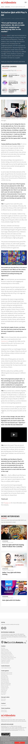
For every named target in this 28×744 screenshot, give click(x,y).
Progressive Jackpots (5, 660)
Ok (19, 742)
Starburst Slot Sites (5, 650)
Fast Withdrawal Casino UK (7, 654)
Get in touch (3, 705)
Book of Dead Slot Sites (6, 652)
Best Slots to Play (4, 678)
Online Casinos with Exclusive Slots (8, 657)
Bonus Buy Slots (4, 676)
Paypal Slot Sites (4, 649)
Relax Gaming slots (5, 682)
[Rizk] (4, 75)
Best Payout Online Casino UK (7, 656)
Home (2, 6)
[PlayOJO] (4, 82)
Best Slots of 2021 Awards (6, 672)
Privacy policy (4, 711)
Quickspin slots (4, 689)
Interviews (7, 6)
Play (22, 76)
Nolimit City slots (4, 686)
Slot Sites (3, 648)
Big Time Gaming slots (6, 684)
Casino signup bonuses (6, 667)
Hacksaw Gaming (5, 687)
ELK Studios (3, 693)
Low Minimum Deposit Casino (7, 659)
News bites (3, 699)
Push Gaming (4, 690)
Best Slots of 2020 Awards (6, 674)
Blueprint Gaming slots (6, 683)
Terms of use (3, 710)
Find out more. (22, 730)
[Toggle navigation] (25, 2)
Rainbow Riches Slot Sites (6, 653)
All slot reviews (4, 675)
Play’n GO (4, 35)
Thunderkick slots (5, 679)
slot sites (19, 70)
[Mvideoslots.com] (8, 2)
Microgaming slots (5, 680)
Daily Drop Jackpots (5, 661)
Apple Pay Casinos (5, 663)
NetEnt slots (3, 691)
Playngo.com (7, 503)
